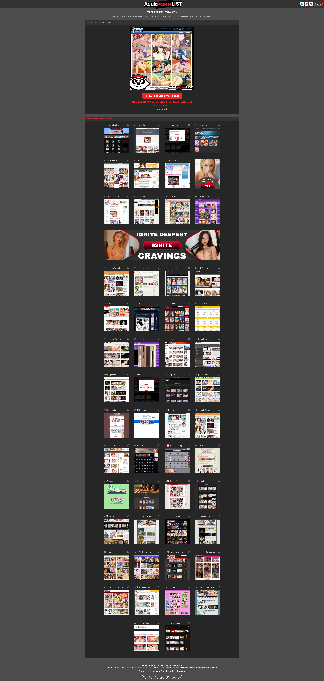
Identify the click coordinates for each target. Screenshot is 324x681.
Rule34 (111, 481)
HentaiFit (173, 268)
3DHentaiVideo (145, 516)
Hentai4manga (145, 268)
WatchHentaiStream (117, 445)
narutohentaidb (114, 125)
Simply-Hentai (143, 196)
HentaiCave (113, 410)
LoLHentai (143, 445)
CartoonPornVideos (208, 374)
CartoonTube (114, 552)
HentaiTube (204, 196)
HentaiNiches (205, 516)
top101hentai (175, 374)
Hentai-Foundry (176, 445)
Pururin (172, 303)
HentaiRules (144, 303)
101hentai (204, 268)
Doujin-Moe (174, 481)
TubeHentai (174, 339)
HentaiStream (144, 374)
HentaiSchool (114, 268)
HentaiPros (113, 303)
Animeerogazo (145, 587)
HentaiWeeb (144, 623)
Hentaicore (142, 160)
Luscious (142, 481)
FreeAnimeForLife (116, 587)
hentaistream (174, 125)
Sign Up (318, 4)
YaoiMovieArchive (207, 587)
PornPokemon (206, 303)
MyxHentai (113, 374)
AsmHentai (112, 160)
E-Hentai (203, 445)
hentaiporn (174, 196)
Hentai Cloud (175, 623)
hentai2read (143, 125)
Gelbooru (143, 410)
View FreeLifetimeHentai (162, 95)
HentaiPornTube (176, 552)
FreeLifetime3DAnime (208, 552)
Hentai (202, 481)
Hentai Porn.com (116, 339)
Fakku (172, 410)
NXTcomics (203, 125)
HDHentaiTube (175, 516)
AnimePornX (174, 587)
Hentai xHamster (207, 339)
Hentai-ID (112, 516)
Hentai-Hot (173, 160)
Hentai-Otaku (113, 196)
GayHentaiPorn (145, 552)
